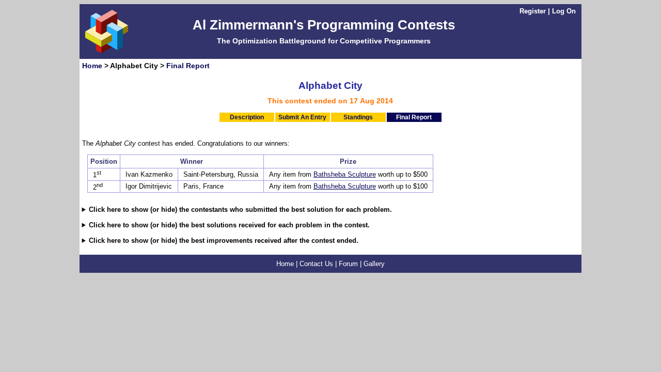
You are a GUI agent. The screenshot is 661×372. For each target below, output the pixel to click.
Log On (564, 11)
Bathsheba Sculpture (344, 174)
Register (533, 11)
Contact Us (316, 264)
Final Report (188, 65)
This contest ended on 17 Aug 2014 (330, 101)
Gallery (374, 264)
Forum (348, 264)
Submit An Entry (302, 117)
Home (92, 65)
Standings (358, 117)
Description (247, 117)
